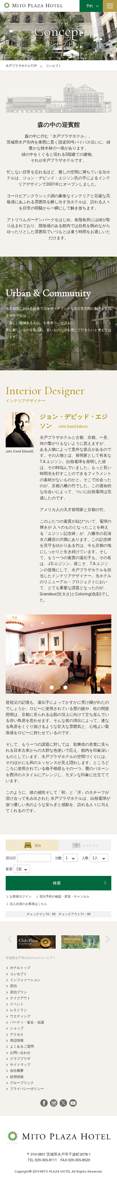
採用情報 (17, 1077)
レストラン (18, 1010)
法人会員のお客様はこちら (28, 904)
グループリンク (22, 1083)
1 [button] (52, 687)
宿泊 (13, 986)
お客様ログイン (21, 896)
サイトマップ (20, 1064)
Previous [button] (10, 939)
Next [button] (107, 939)
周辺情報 (17, 1040)
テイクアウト (20, 998)
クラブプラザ (20, 1058)
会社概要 (17, 1070)
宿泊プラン (18, 992)
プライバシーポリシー (27, 1088)
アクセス (17, 1034)
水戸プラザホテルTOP (21, 66)
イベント (17, 1004)
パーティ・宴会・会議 (27, 1022)
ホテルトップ (20, 967)
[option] (58, 654)
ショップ (17, 1028)
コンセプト (18, 974)
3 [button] (65, 687)
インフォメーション (25, 980)
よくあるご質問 (22, 1046)
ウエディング (20, 1016)
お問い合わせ (20, 1052)
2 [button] (58, 687)
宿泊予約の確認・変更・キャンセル (64, 896)
